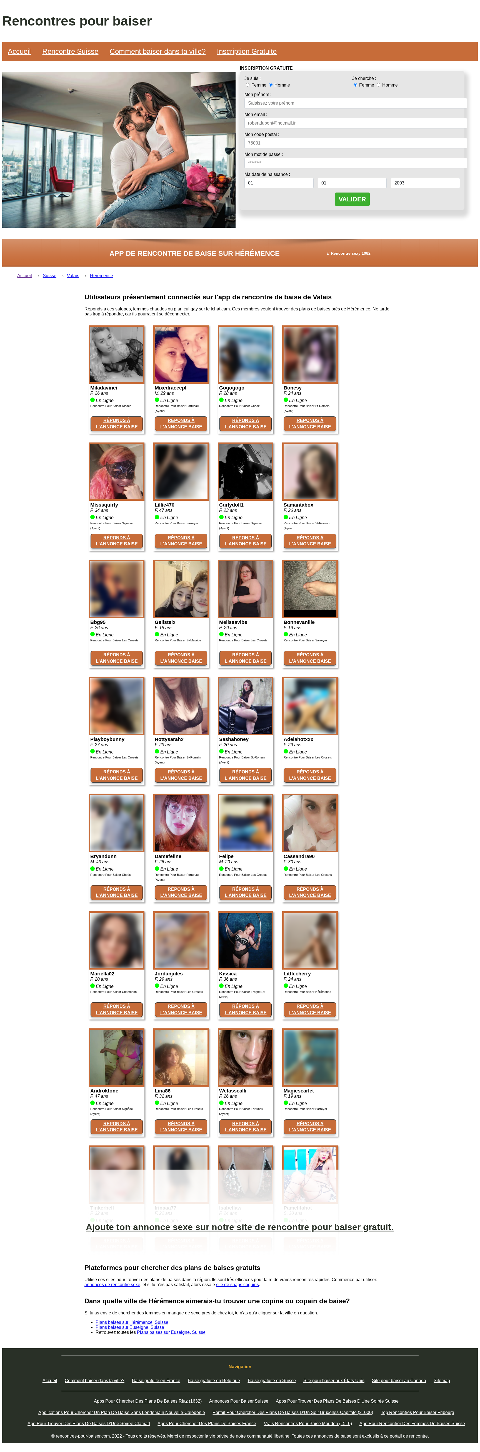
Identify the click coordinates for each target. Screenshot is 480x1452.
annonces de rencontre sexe (112, 1284)
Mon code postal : (261, 134)
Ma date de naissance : (267, 174)
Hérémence (101, 275)
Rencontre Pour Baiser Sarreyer (176, 523)
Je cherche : (364, 78)
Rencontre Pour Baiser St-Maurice (178, 640)
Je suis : (252, 78)
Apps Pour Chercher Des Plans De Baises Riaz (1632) (148, 1401)
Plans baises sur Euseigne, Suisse (130, 1327)
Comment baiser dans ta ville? (158, 51)
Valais (73, 275)
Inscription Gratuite (247, 51)
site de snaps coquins (237, 1284)
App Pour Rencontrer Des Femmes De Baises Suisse (412, 1423)
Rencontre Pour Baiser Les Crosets (114, 640)
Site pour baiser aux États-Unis (333, 1380)
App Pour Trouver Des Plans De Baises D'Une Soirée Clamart (89, 1423)
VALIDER (352, 199)
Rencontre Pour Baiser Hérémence (307, 991)
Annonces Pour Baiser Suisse (238, 1401)
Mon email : (255, 114)
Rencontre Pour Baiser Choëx (239, 406)
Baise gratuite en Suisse (272, 1380)
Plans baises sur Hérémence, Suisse (132, 1322)
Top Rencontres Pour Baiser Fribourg (417, 1412)
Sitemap (442, 1380)
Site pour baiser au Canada (399, 1380)
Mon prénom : (257, 94)
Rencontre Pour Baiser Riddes (110, 406)
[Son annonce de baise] (116, 380)
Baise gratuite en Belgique (214, 1380)
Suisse (49, 275)
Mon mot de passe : (263, 154)
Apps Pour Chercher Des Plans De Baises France (207, 1423)
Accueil (19, 51)
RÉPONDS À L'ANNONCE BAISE (117, 423)
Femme (259, 85)
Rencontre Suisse (70, 51)
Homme (281, 85)
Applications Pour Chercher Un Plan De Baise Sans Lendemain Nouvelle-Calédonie (121, 1412)
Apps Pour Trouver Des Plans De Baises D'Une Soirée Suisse (337, 1401)
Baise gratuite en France (156, 1380)
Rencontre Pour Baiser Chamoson (113, 991)
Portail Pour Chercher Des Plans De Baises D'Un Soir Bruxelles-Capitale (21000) (292, 1412)
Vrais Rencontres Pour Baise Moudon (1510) (308, 1423)
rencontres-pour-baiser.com (83, 1436)
